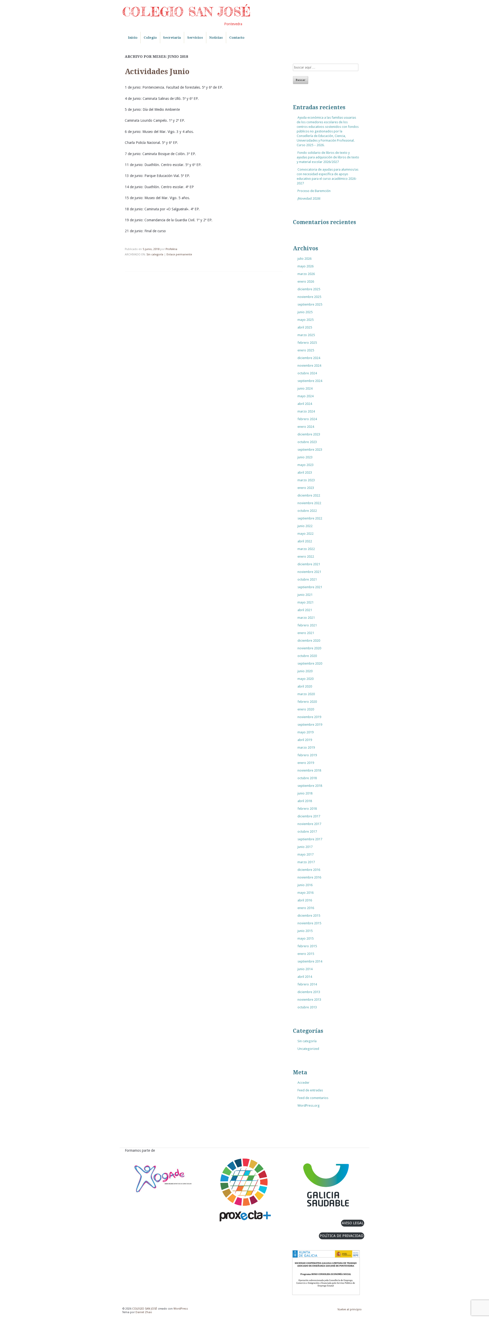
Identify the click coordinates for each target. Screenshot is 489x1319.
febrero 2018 (307, 808)
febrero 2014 (307, 984)
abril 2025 (304, 327)
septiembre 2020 (309, 663)
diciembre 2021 (308, 564)
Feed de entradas (310, 1090)
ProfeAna (171, 249)
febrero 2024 (307, 419)
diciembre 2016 (308, 870)
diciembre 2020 (308, 640)
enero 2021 (305, 633)
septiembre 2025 (309, 304)
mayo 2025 (305, 320)
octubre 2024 (307, 373)
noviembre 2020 (309, 648)
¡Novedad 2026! (308, 198)
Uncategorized (308, 1049)
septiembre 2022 (309, 518)
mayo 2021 (305, 602)
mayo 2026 (305, 266)
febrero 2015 (307, 946)
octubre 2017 (307, 831)
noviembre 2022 (309, 503)
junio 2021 (305, 595)
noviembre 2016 (309, 877)
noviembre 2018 (309, 770)
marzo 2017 (306, 862)
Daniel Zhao (143, 1312)
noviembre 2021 (309, 572)
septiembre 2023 (309, 449)
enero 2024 (305, 427)
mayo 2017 (305, 854)
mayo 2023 (305, 465)
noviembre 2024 (309, 365)
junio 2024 (305, 388)
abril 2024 (304, 404)
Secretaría (172, 37)
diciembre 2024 (308, 358)
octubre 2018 (307, 778)
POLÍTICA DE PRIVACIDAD (341, 1236)
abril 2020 (304, 686)
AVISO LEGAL (352, 1223)
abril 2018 (304, 801)
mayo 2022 (305, 533)
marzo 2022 (306, 549)
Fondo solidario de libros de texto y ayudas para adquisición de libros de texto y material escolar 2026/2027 (328, 157)
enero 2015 (305, 954)
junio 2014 (305, 969)
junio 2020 (305, 671)
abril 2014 (304, 977)
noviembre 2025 (309, 297)
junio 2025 (305, 312)
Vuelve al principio (349, 1309)
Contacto (236, 37)
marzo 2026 (306, 274)
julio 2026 (304, 258)
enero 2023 (305, 488)
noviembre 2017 (309, 824)
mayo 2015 (305, 938)
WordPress (180, 1308)
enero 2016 (305, 908)
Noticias (216, 37)
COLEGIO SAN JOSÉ (186, 11)
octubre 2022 (307, 511)
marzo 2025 (306, 335)
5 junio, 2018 (151, 249)
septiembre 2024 (309, 381)
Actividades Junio (157, 71)
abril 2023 (304, 472)
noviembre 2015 (309, 923)
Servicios (195, 37)
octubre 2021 (307, 579)
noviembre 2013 (309, 999)
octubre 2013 (307, 1007)
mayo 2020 (305, 679)
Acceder (303, 1082)
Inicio (133, 37)
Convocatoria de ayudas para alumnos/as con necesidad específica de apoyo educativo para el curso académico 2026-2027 (327, 176)
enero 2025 (305, 350)
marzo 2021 (306, 618)
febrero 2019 (307, 755)
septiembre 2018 (309, 786)
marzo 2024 (306, 411)
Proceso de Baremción (314, 191)
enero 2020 (305, 709)
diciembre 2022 (308, 495)
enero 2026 (305, 281)
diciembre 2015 (308, 915)
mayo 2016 (305, 893)
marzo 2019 (306, 747)
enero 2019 (305, 763)
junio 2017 (305, 847)
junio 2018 (305, 793)
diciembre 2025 (308, 289)
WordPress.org (308, 1105)
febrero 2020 (307, 702)
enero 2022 (305, 556)
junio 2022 (305, 526)
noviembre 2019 (309, 717)
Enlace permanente (179, 254)
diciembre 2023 (308, 434)
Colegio (150, 37)
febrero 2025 (307, 343)
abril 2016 (304, 900)
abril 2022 (304, 541)
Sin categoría (154, 254)
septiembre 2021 (309, 587)
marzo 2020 (306, 694)
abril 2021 (304, 610)
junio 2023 (305, 457)
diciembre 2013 (308, 992)
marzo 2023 (306, 480)
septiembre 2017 (309, 839)
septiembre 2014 (309, 961)
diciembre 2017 (308, 816)
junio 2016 (305, 885)
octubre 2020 (307, 656)
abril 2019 (304, 740)
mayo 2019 (305, 732)
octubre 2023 (307, 442)
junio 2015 (305, 931)
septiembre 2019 (309, 724)
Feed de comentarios (312, 1098)
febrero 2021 (307, 625)
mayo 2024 (305, 396)
